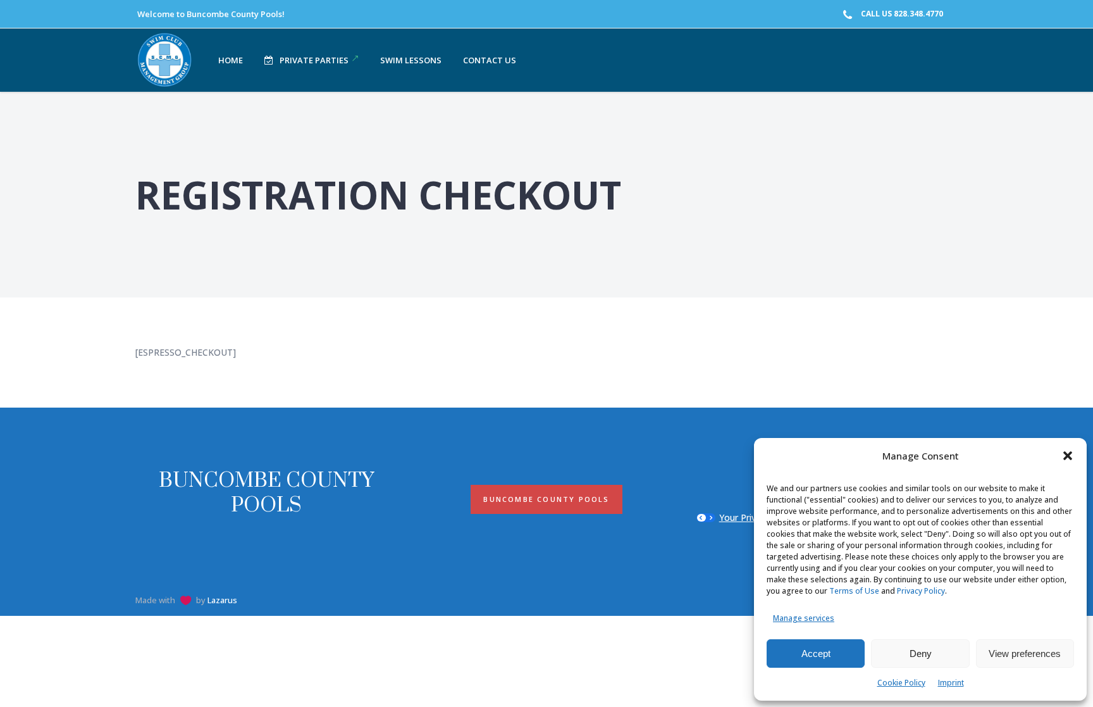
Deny (921, 653)
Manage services (803, 618)
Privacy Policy (921, 590)
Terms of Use (854, 590)
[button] (1067, 455)
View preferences (1025, 653)
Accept (816, 653)
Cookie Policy (901, 682)
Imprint (951, 682)
